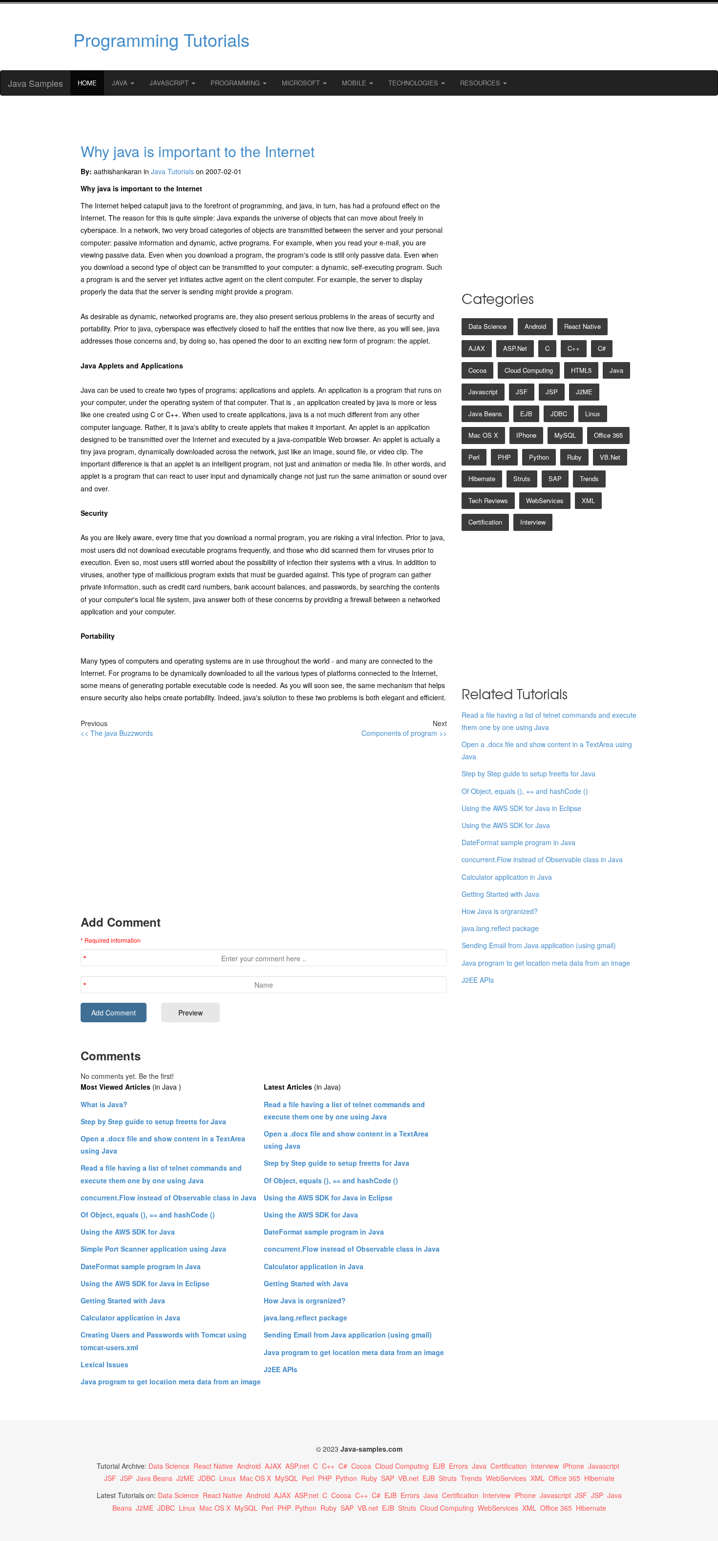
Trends (589, 478)
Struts (521, 478)
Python (539, 457)
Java (120, 82)
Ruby (574, 457)
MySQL (565, 435)
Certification (485, 522)
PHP (504, 457)
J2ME (584, 391)
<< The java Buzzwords (117, 733)
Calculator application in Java (130, 1317)
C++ (574, 348)
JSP (552, 391)
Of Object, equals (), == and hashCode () (148, 1214)
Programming (236, 82)
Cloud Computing (529, 370)
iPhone (526, 435)
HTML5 (581, 370)
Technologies (414, 82)
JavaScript (169, 82)
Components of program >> (404, 733)
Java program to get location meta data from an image (171, 1381)
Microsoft (302, 82)
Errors (458, 1466)
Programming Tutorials (161, 39)
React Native (582, 326)
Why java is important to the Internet (198, 151)
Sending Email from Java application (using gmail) (348, 1334)
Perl (474, 457)
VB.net (610, 457)
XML (588, 500)
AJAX (476, 348)
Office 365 (608, 435)
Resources (481, 82)
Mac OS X (483, 435)
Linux (592, 413)
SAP (555, 478)
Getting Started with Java (123, 1300)
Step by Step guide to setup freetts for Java (153, 1121)
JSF (522, 391)
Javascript (483, 391)
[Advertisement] (453, 37)
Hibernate (481, 478)
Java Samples (35, 83)
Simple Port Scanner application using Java (153, 1249)
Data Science (487, 326)
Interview (533, 522)
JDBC (558, 413)
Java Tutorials (172, 171)
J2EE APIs (280, 1369)
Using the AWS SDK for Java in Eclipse (145, 1283)
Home (87, 82)
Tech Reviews (488, 500)
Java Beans (485, 413)
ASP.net (515, 348)
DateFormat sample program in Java (141, 1266)
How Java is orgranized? (305, 1300)
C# (602, 348)
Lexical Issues (104, 1364)
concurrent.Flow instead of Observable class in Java (168, 1197)
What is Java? (104, 1104)
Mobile (355, 82)
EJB (526, 413)
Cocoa (477, 370)
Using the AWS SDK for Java (128, 1232)
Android (535, 326)
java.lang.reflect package (305, 1317)
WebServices (545, 500)
